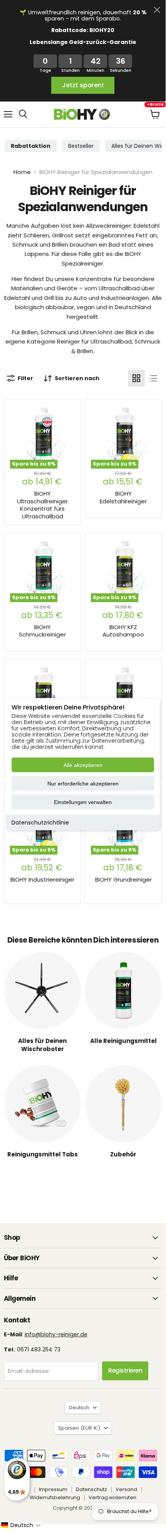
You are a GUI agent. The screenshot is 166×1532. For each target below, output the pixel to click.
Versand (126, 1489)
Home (22, 172)
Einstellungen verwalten (83, 802)
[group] (30, 146)
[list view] (153, 378)
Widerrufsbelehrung (55, 1497)
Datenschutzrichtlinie (40, 822)
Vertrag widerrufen (112, 1497)
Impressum (53, 1489)
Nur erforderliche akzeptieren (83, 783)
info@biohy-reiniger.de (56, 1334)
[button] (21, 1525)
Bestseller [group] (81, 146)
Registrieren (125, 1370)
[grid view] (136, 378)
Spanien (79, 1428)
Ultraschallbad (119, 288)
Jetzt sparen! (83, 85)
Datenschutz (91, 1489)
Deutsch (79, 1407)
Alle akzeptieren (83, 765)
